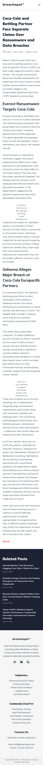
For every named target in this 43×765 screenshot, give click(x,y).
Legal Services (21, 691)
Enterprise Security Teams (21, 680)
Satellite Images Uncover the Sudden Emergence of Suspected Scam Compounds (21, 581)
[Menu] (39, 5)
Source (6, 541)
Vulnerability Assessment (21, 716)
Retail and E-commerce (21, 687)
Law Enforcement (21, 694)
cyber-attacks (31, 52)
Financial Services (21, 684)
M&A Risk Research (21, 712)
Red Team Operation (21, 719)
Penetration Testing (21, 709)
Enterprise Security (21, 722)
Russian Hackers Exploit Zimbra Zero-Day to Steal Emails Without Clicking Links (21, 597)
